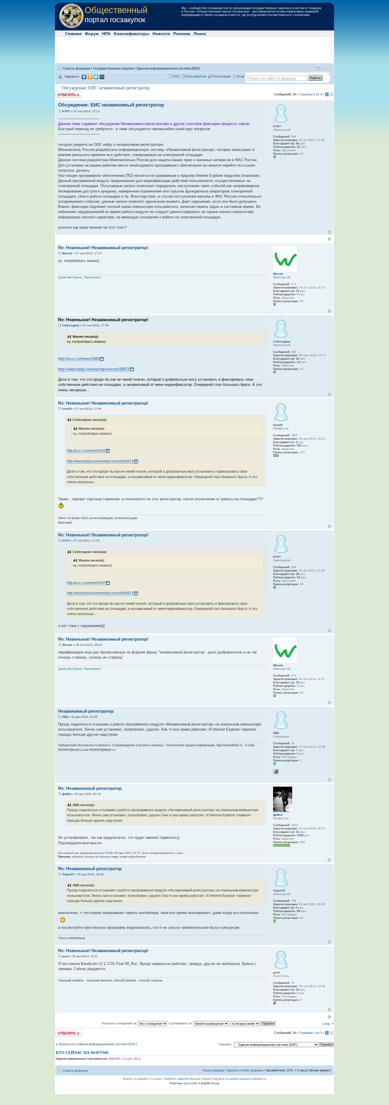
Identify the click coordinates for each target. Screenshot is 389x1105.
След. (326, 1023)
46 (297, 143)
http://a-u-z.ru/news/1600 (78, 358)
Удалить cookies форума (245, 1070)
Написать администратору (182, 1078)
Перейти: (225, 1044)
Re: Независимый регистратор (90, 788)
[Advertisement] (194, 49)
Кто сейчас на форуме (82, 1053)
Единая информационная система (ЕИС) (168, 68)
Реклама (181, 33)
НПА (106, 33)
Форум (92, 33)
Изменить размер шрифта (327, 67)
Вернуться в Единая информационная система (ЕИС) (98, 1044)
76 (297, 290)
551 (299, 445)
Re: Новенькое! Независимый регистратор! (103, 247)
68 (298, 911)
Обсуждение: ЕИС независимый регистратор (106, 87)
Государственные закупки (113, 68)
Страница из (310, 94)
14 (298, 362)
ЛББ (65, 716)
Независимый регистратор (86, 711)
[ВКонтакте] (84, 77)
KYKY (66, 111)
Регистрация (221, 76)
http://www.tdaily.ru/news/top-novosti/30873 (93, 369)
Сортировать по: (181, 1023)
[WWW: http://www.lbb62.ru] (276, 771)
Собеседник (70, 325)
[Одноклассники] (90, 77)
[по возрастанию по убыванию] (253, 1023)
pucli (65, 956)
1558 (300, 835)
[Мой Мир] (102, 77)
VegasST (68, 874)
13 (297, 831)
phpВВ (192, 1083)
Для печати (318, 67)
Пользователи (196, 76)
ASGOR (114, 1058)
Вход (240, 76)
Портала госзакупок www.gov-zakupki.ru (239, 1078)
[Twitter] (96, 77)
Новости (161, 33)
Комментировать (67, 93)
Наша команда (213, 1070)
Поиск (200, 33)
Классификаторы (131, 33)
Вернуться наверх (329, 231)
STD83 (109, 852)
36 (297, 358)
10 (297, 989)
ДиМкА (66, 794)
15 (298, 146)
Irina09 (67, 408)
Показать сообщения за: (120, 1023)
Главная (73, 33)
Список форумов (76, 68)
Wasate (67, 253)
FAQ (176, 76)
